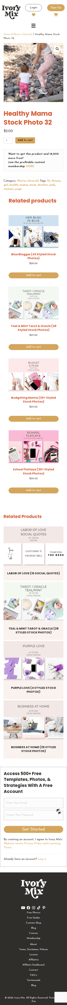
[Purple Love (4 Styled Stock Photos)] (33, 661)
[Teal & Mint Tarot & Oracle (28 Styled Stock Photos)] (33, 601)
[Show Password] (59, 813)
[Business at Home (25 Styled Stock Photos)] (33, 720)
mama (23, 185)
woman (8, 189)
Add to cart (25, 140)
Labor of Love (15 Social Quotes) (33, 573)
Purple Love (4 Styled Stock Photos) (33, 690)
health (13, 185)
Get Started (33, 829)
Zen (33, 1001)
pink (52, 185)
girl (6, 185)
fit (48, 181)
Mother (43, 185)
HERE (30, 166)
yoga (18, 189)
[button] (57, 49)
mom (32, 185)
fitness (56, 181)
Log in (42, 859)
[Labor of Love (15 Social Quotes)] (33, 546)
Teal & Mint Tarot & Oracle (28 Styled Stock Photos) (34, 630)
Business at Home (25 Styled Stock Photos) (33, 749)
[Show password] (59, 810)
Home (7, 34)
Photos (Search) (22, 34)
